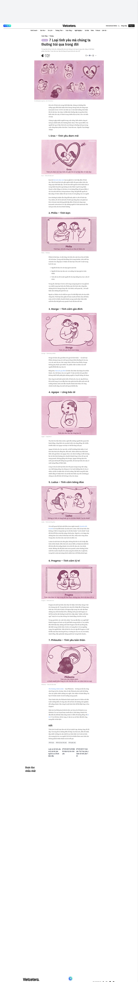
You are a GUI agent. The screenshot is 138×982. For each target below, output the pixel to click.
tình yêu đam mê (58, 180)
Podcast (98, 30)
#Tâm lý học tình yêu (61, 742)
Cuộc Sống (69, 30)
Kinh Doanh (34, 30)
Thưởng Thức (58, 30)
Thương (51, 36)
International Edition (111, 26)
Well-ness (44, 40)
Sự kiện (87, 30)
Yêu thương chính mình (56, 689)
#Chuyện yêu (72, 742)
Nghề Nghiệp (78, 30)
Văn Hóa (42, 30)
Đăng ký (131, 26)
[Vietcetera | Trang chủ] (69, 26)
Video (92, 30)
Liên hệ (104, 30)
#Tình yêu (51, 742)
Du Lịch (50, 30)
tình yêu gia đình (60, 371)
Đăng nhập (124, 26)
